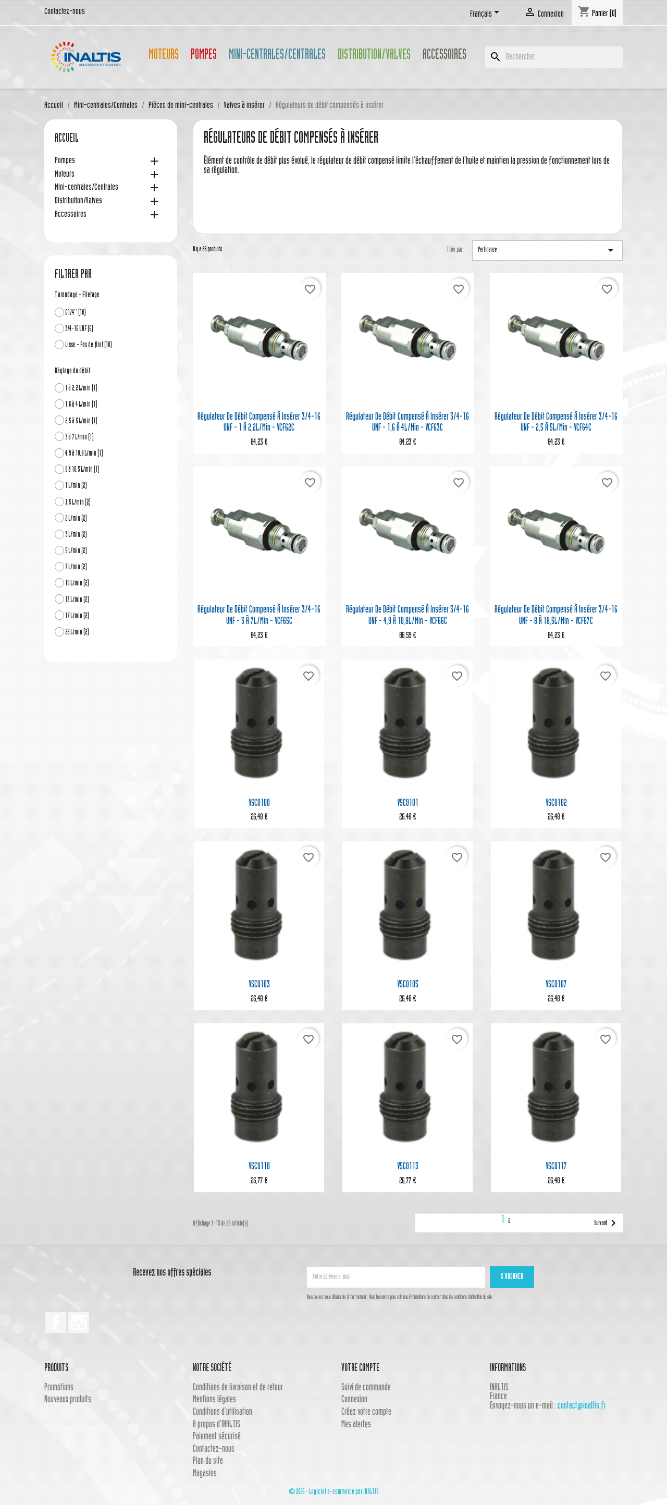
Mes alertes (356, 1425)
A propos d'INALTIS (216, 1425)
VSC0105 (407, 985)
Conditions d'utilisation (222, 1412)
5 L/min (76, 551)
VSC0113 (407, 1167)
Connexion (354, 1400)
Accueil (67, 139)
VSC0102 (556, 804)
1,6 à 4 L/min (81, 405)
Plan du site (208, 1461)
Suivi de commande (366, 1388)
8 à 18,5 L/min (82, 470)
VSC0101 (407, 804)
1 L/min (76, 486)
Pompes (204, 56)
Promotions (58, 1388)
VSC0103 (259, 985)
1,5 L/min (78, 503)
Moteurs (164, 56)
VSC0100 (259, 804)
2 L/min (76, 519)
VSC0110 (259, 1167)
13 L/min (77, 600)
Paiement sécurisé (217, 1437)
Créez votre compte (366, 1412)
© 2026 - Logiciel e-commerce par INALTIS (334, 1492)
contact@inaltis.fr (582, 1406)
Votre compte (360, 1368)
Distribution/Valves (374, 56)
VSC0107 (556, 985)
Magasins (205, 1474)
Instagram (78, 1322)
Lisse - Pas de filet (88, 345)
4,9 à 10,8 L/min (84, 454)
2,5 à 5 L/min (81, 421)
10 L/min (77, 584)
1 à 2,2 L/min (81, 389)
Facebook (55, 1322)
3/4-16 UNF (79, 329)
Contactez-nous (64, 12)
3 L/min (76, 535)
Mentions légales (214, 1400)
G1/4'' (75, 313)
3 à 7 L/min (79, 438)
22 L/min (77, 633)
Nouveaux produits (67, 1400)
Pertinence (547, 250)
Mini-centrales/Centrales (277, 56)
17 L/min (77, 616)
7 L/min (76, 567)
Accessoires (444, 56)
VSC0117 (556, 1167)
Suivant (607, 1223)
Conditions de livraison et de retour (238, 1388)
